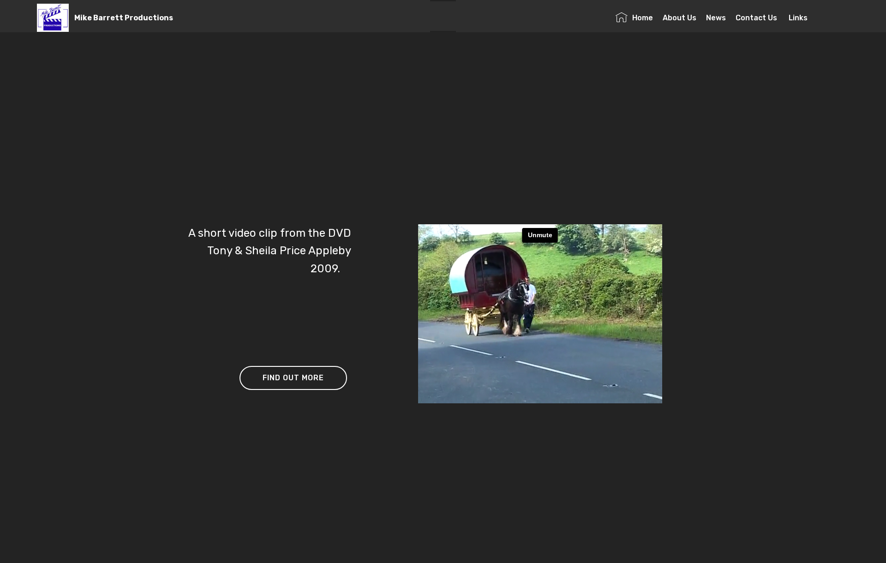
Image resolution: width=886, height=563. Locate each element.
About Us (679, 17)
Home (642, 17)
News (716, 17)
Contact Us (757, 17)
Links (816, 17)
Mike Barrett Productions (123, 17)
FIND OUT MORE (293, 377)
